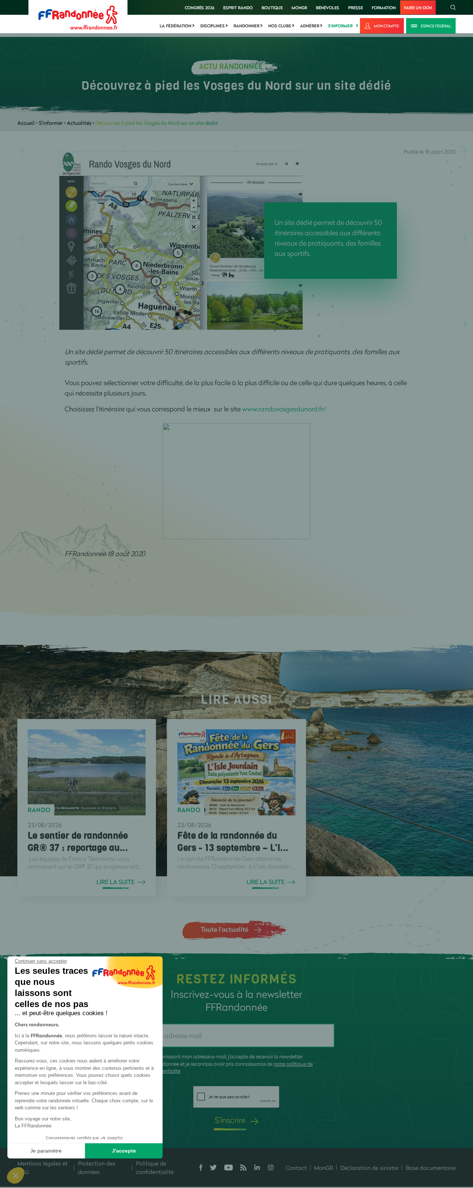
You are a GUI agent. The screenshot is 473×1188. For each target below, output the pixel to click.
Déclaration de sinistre (369, 1167)
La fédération (175, 26)
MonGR (299, 7)
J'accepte (124, 1151)
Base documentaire (431, 1167)
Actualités (79, 122)
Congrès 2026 (199, 7)
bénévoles (327, 7)
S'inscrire (230, 1120)
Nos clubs (279, 26)
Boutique (272, 7)
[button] (15, 1175)
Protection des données (96, 1167)
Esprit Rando (238, 7)
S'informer (340, 26)
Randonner (246, 26)
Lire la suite (115, 882)
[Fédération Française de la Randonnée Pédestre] (78, 16)
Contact (296, 1167)
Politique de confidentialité (155, 1167)
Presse (355, 7)
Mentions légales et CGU (42, 1167)
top (412, 1138)
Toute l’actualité (224, 929)
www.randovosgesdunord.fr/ (284, 408)
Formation (384, 7)
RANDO (39, 810)
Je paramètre (46, 1151)
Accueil (26, 122)
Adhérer (309, 26)
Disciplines (212, 26)
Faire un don (418, 7)
